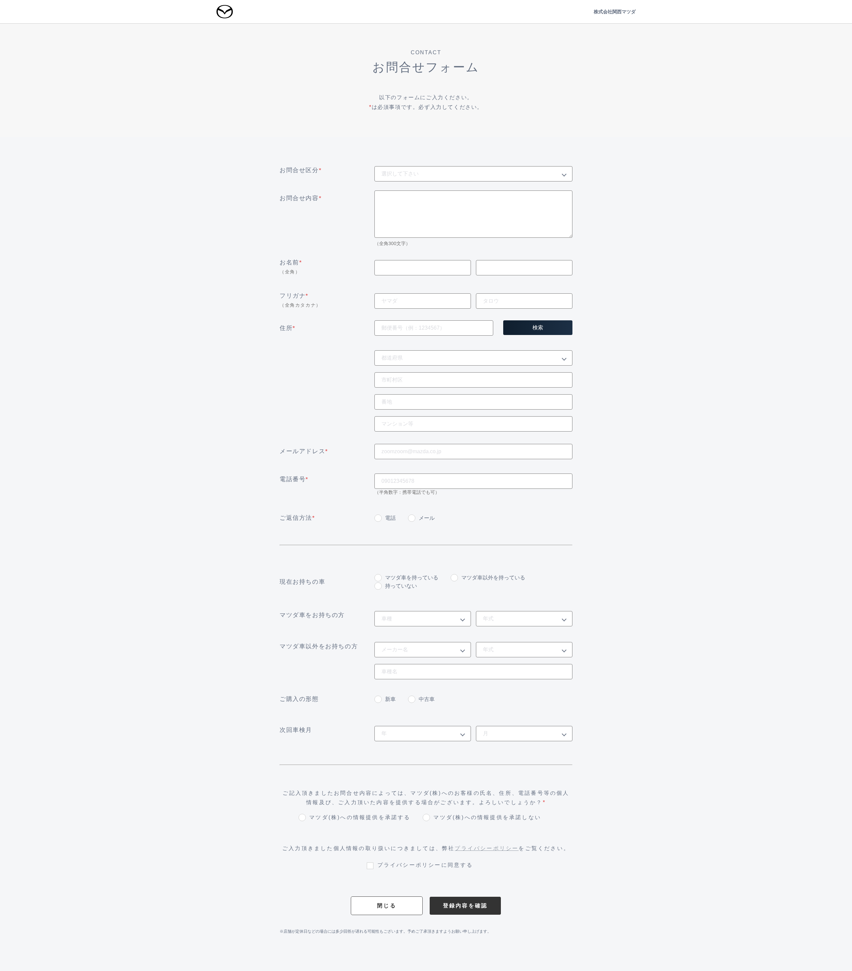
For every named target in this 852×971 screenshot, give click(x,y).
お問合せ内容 (300, 198)
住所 (288, 328)
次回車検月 (296, 730)
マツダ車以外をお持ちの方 (319, 646)
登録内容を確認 (465, 905)
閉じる (386, 905)
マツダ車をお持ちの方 (312, 615)
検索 (537, 327)
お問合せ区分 (300, 170)
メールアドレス (304, 451)
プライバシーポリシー (487, 848)
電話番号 (294, 479)
